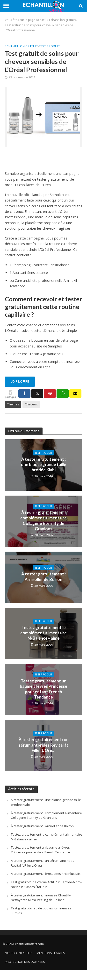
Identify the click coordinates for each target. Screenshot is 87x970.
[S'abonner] (75, 393)
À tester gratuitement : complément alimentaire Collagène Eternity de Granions (43, 520)
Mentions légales (50, 953)
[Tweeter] (37, 393)
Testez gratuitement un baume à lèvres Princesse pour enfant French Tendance (43, 688)
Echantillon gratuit (62, 20)
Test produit (49, 46)
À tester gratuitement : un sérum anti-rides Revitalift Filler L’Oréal (44, 745)
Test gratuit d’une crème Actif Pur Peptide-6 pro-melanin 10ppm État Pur (46, 884)
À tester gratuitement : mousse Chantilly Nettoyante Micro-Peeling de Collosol (41, 897)
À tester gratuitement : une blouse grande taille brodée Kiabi (43, 464)
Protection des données (25, 962)
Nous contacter (18, 953)
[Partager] (24, 393)
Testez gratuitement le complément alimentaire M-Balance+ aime (43, 633)
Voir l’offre (20, 381)
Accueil (41, 20)
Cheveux (31, 404)
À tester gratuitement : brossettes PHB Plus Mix (45, 873)
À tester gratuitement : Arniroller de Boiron (43, 576)
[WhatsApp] (63, 393)
